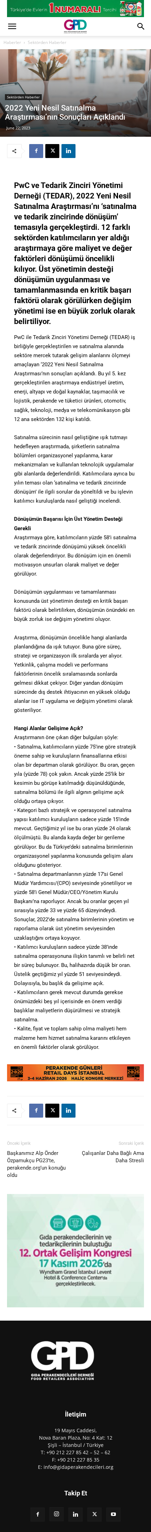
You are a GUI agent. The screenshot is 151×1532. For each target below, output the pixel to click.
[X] (52, 151)
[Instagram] (57, 1514)
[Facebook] (36, 151)
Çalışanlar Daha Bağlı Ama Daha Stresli (113, 1157)
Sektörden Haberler (47, 42)
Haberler (12, 42)
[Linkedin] (68, 151)
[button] (12, 26)
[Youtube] (113, 1515)
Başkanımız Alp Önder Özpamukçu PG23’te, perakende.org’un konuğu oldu (36, 1164)
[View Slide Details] (75, 8)
